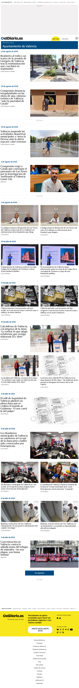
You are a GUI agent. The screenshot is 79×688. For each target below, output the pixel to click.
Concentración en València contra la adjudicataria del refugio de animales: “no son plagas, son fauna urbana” (14, 548)
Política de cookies (39, 668)
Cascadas (34, 608)
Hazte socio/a (55, 38)
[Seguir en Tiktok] (58, 632)
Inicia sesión (65, 38)
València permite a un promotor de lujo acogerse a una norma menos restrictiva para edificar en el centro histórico (59, 310)
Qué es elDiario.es (39, 640)
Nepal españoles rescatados (30, 2)
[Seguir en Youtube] (71, 629)
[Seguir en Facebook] (63, 629)
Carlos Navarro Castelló (8, 71)
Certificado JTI (39, 680)
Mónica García (63, 2)
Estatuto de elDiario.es (39, 649)
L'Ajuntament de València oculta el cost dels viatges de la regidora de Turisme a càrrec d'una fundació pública (19, 269)
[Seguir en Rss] (63, 632)
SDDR (29, 608)
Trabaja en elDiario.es (39, 646)
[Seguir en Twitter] (61, 629)
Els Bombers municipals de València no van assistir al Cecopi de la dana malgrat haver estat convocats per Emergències (18, 486)
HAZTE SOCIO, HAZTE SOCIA (40, 630)
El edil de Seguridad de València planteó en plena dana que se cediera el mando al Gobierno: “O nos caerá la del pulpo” (14, 405)
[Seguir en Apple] (60, 618)
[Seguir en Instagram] (68, 629)
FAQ (39, 662)
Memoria (53, 608)
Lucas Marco (5, 234)
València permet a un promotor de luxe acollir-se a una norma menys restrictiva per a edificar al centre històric (19, 310)
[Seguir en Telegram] (65, 629)
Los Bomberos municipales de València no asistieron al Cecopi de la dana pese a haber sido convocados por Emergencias (14, 439)
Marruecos (56, 2)
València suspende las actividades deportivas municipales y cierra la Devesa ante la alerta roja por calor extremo (13, 136)
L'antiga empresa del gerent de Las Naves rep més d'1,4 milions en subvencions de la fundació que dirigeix (59, 230)
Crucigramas (24, 608)
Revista (39, 674)
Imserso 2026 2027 (41, 608)
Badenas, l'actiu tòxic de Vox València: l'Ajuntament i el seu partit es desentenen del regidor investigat (19, 526)
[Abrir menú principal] (76, 38)
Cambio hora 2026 (16, 608)
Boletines (39, 677)
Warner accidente (71, 2)
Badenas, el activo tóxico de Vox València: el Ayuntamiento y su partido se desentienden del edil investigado (58, 526)
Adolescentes (66, 608)
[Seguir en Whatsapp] (60, 632)
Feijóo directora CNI (18, 2)
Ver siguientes (39, 573)
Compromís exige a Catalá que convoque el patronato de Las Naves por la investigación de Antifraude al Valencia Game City (14, 173)
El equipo (39, 643)
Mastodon (39, 683)
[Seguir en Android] (57, 618)
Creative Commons (39, 652)
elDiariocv (3, 182)
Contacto (39, 671)
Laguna (48, 608)
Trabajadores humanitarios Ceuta (45, 2)
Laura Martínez (5, 273)
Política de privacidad (39, 659)
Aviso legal (39, 655)
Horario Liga (59, 608)
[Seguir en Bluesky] (58, 629)
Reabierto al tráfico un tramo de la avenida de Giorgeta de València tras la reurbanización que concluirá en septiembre (13, 62)
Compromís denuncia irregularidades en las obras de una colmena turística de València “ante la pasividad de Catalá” (13, 97)
